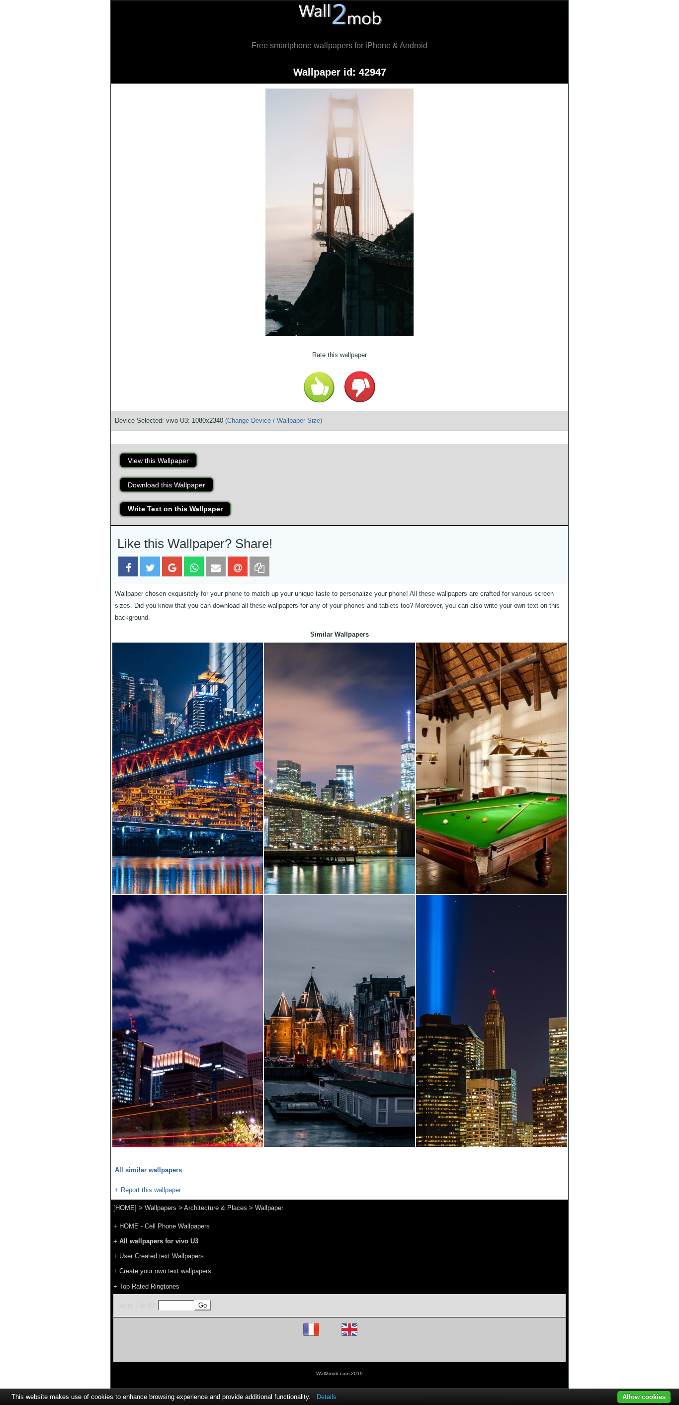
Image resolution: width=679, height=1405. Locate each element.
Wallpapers (160, 1208)
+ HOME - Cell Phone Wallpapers (161, 1226)
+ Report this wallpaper (148, 1190)
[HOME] (125, 1208)
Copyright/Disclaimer (327, 1350)
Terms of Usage (281, 1350)
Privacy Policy (370, 1350)
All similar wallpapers (148, 1170)
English (366, 1335)
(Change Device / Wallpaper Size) (273, 420)
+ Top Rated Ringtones (146, 1286)
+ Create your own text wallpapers (162, 1271)
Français (329, 1335)
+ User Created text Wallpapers (158, 1256)
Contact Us (403, 1350)
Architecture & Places (215, 1208)
